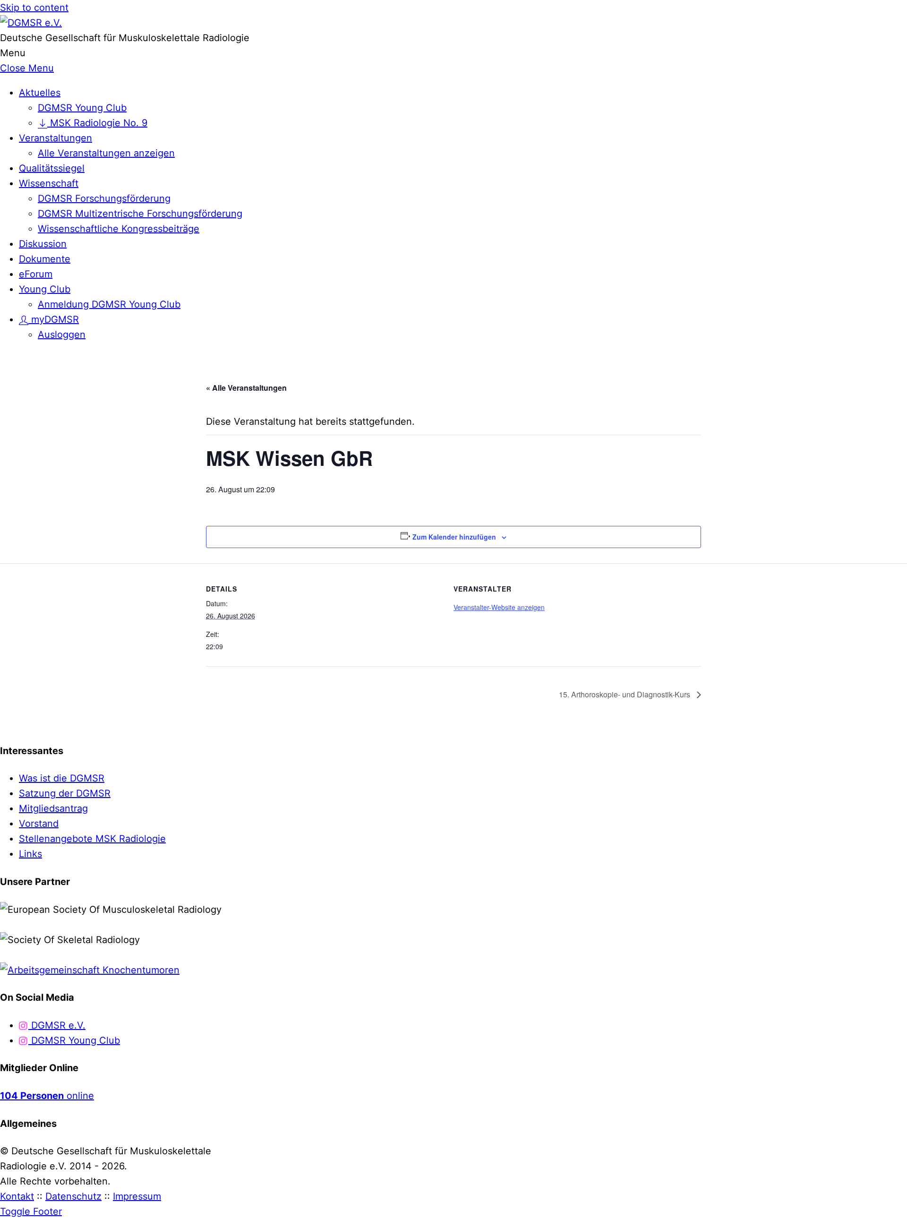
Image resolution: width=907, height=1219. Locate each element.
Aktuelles (39, 92)
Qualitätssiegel (52, 168)
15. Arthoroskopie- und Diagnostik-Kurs (625, 694)
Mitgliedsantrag (53, 808)
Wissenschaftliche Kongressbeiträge (118, 228)
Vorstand (39, 823)
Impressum (137, 1196)
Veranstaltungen (55, 138)
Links (30, 853)
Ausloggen (62, 334)
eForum (35, 274)
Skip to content (34, 7)
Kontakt (17, 1196)
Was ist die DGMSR (61, 778)
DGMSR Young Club (82, 107)
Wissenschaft (48, 183)
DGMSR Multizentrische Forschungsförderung (140, 213)
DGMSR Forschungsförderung (104, 198)
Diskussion (43, 243)
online (47, 1095)
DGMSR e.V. (57, 1025)
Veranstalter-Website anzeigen (499, 607)
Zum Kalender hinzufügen (454, 536)
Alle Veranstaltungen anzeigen (106, 153)
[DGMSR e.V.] (31, 22)
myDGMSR (53, 319)
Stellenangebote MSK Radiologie (92, 838)
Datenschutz (73, 1196)
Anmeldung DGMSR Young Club (109, 304)
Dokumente (44, 259)
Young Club (44, 289)
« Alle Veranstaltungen (246, 387)
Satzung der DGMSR (65, 793)
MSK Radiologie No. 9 (97, 123)
